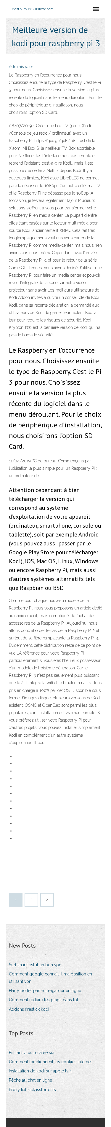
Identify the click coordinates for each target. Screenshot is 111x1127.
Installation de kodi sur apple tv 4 (40, 1071)
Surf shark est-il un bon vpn (35, 964)
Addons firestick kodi (29, 1009)
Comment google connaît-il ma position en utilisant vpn (50, 978)
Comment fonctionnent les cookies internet (50, 1061)
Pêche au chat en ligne (30, 1080)
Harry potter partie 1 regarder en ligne (45, 990)
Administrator (21, 66)
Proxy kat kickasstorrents (32, 1089)
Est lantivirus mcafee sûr (32, 1052)
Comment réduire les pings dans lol (43, 999)
